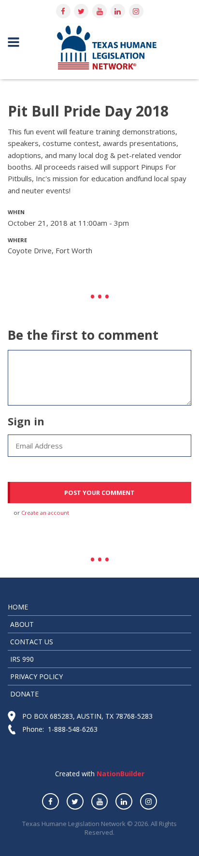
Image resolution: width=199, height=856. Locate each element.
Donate (24, 693)
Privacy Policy (36, 676)
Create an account (45, 512)
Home (18, 606)
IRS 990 (22, 659)
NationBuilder (119, 773)
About (22, 624)
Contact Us (31, 641)
